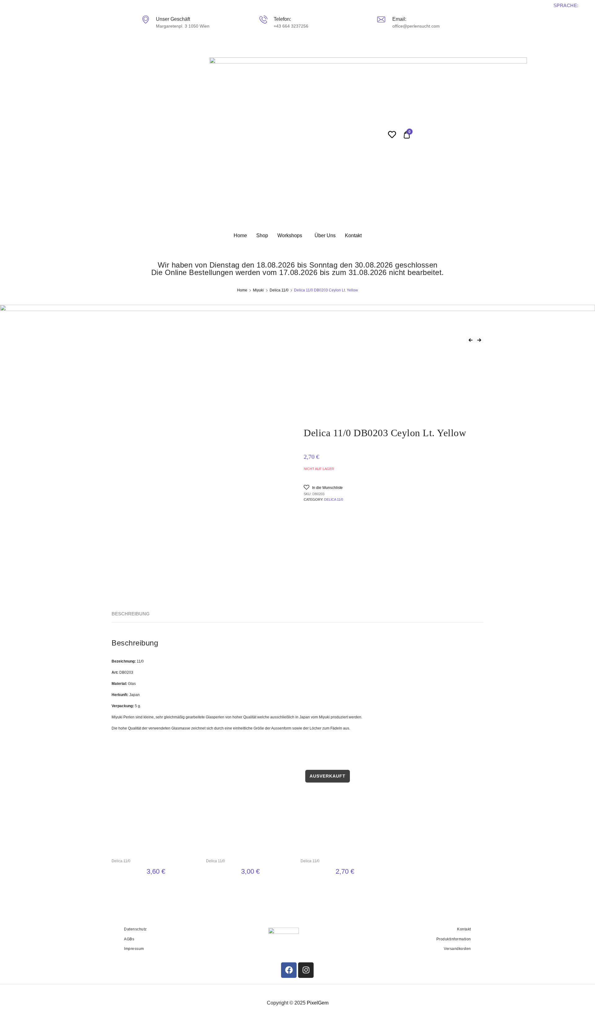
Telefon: (282, 19)
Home (240, 235)
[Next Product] (479, 340)
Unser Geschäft (173, 19)
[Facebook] (289, 970)
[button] (323, 487)
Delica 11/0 (279, 290)
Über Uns (325, 235)
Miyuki (258, 290)
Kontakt (353, 235)
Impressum (134, 949)
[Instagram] (306, 970)
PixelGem (317, 1002)
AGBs (129, 939)
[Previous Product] (470, 340)
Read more (345, 886)
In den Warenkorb (155, 886)
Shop (262, 235)
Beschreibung (131, 613)
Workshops (289, 235)
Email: (399, 19)
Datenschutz (135, 929)
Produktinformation (453, 939)
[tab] (131, 614)
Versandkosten (457, 949)
